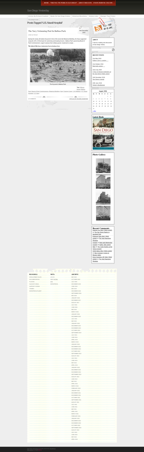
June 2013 (74, 360)
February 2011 (75, 416)
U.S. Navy (36, 93)
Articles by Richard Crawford (38, 16)
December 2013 (76, 346)
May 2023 (74, 277)
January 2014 (75, 344)
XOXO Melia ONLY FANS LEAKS (102, 251)
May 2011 (74, 409)
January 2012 (75, 390)
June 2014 (74, 337)
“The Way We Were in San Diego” (63, 3)
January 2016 (75, 314)
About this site (85, 3)
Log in (52, 277)
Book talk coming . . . (99, 66)
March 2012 (75, 386)
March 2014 (75, 342)
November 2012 (76, 372)
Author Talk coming (105, 244)
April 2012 (74, 383)
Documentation (34, 279)
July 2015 (74, 318)
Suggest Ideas (34, 284)
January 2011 (75, 418)
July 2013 (74, 358)
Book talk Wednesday (106, 242)
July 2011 (74, 404)
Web (94, 247)
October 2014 (75, 330)
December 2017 (76, 300)
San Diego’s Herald (98, 79)
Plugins (31, 281)
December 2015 (76, 316)
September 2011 (76, 400)
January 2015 (75, 323)
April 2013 (74, 365)
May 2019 (74, 288)
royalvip (95, 242)
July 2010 (74, 432)
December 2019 (76, 284)
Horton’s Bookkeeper (99, 85)
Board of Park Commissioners (40, 91)
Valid (54, 279)
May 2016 (74, 309)
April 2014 (74, 339)
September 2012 (76, 374)
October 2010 (75, 425)
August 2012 (75, 376)
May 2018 (74, 295)
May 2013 (74, 362)
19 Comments (32, 98)
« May (94, 111)
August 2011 (75, 402)
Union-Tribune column (102, 3)
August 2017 (75, 302)
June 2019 (74, 286)
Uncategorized (33, 19)
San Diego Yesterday (38, 10)
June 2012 (74, 379)
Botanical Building (54, 91)
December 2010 (76, 420)
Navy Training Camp (66, 91)
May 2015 (74, 321)
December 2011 (76, 393)
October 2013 (75, 351)
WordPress (54, 284)
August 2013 (75, 355)
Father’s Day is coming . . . (100, 60)
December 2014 (76, 325)
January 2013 (75, 367)
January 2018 (75, 298)
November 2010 (76, 423)
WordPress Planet (35, 291)
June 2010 (74, 434)
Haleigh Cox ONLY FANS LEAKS (102, 230)
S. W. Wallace (77, 91)
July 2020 (74, 281)
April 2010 (74, 439)
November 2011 (76, 395)
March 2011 (74, 413)
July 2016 (74, 305)
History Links (93, 16)
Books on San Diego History (60, 16)
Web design (30, 450)
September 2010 (76, 427)
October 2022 (75, 279)
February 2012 (76, 388)
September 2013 (76, 353)
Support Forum (34, 286)
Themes (31, 288)
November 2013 (76, 349)
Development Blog (35, 277)
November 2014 (76, 328)
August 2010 (75, 430)
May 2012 (74, 381)
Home (46, 3)
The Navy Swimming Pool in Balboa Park (47, 31)
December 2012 (76, 369)
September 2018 (76, 293)
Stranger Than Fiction (107, 16)
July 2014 (74, 335)
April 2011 (74, 411)
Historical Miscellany (79, 16)
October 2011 (75, 397)
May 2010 (74, 437)
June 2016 (74, 307)
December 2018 (76, 291)
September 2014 (76, 332)
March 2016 (75, 311)
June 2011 (74, 406)
